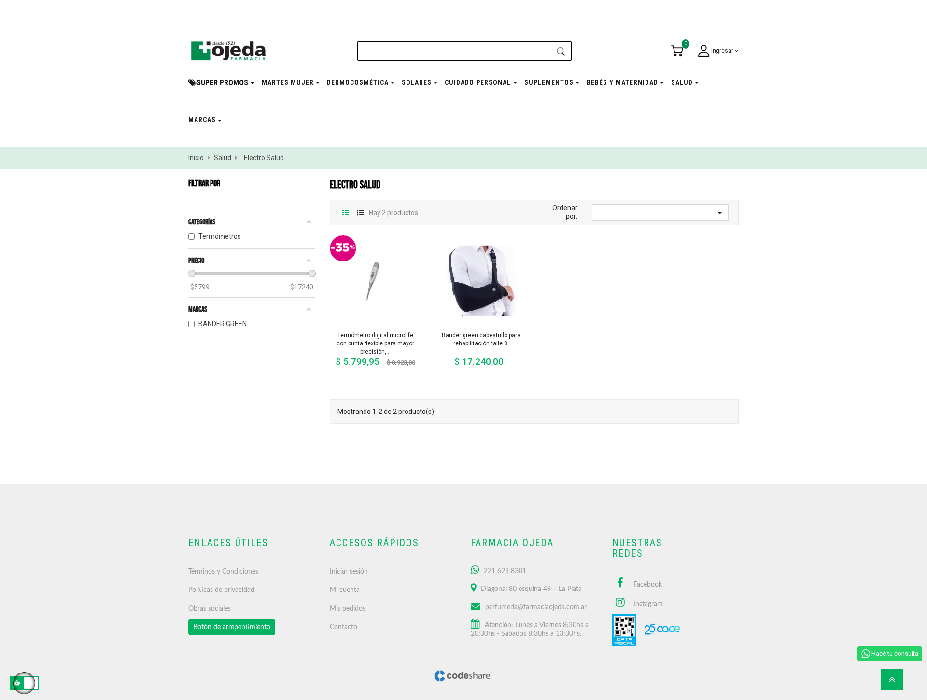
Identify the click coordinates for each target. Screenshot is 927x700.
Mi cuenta (345, 590)
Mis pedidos (347, 608)
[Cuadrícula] (346, 213)
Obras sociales (209, 608)
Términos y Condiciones (223, 571)
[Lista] (360, 213)
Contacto (343, 627)
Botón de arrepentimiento (231, 627)
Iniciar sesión (349, 571)
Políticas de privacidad (221, 590)
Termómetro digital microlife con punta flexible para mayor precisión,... (375, 343)
